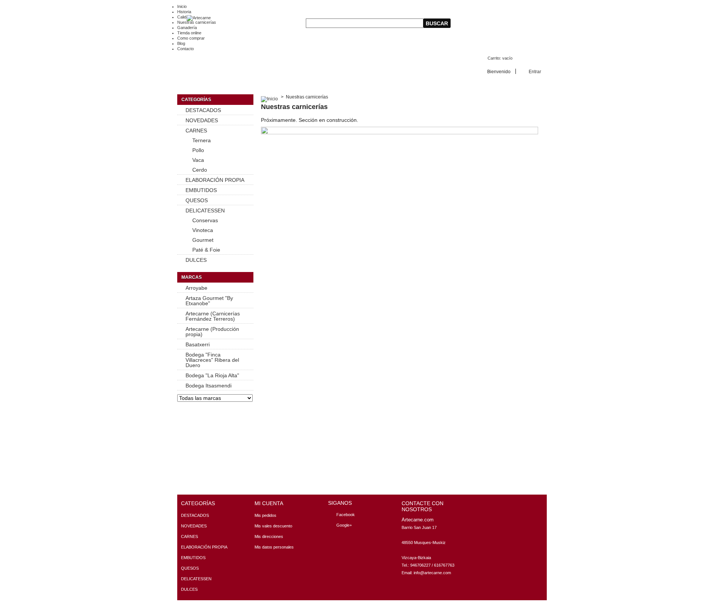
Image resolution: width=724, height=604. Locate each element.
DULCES (196, 260)
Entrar (535, 71)
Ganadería (187, 27)
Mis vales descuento (273, 526)
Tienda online (189, 33)
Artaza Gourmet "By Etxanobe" (209, 300)
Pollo (198, 150)
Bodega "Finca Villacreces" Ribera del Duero (212, 360)
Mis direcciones (269, 536)
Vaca (198, 160)
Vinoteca (202, 230)
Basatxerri (198, 344)
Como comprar (191, 38)
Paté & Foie (206, 250)
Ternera (201, 140)
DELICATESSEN (205, 210)
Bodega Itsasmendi (209, 386)
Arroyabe (196, 288)
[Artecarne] (194, 18)
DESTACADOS (203, 110)
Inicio (182, 6)
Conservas (205, 220)
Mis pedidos (265, 515)
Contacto (185, 48)
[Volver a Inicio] (269, 97)
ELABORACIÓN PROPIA (215, 180)
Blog (181, 43)
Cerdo (199, 170)
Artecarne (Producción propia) (212, 331)
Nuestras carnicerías (196, 22)
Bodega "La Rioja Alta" (212, 375)
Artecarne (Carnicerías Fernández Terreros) (213, 316)
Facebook (345, 514)
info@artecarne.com (432, 572)
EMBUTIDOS (201, 190)
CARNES (196, 131)
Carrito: (500, 58)
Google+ (344, 525)
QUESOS (197, 200)
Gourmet (202, 240)
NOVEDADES (202, 120)
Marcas (191, 277)
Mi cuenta (269, 503)
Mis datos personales (274, 547)
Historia (184, 11)
